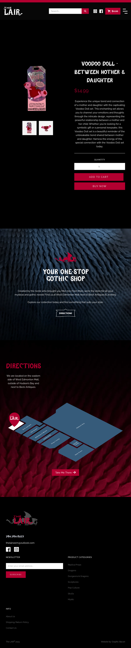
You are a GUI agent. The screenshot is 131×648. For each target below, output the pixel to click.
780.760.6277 (15, 536)
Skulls (71, 593)
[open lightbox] (29, 128)
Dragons (72, 570)
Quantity (99, 160)
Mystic (71, 599)
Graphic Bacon (118, 642)
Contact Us (11, 628)
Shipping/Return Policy (17, 622)
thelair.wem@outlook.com (20, 542)
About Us (10, 616)
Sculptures (73, 582)
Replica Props (74, 565)
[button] (112, 11)
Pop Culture (74, 588)
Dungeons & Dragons (78, 576)
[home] (13, 11)
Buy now (100, 186)
